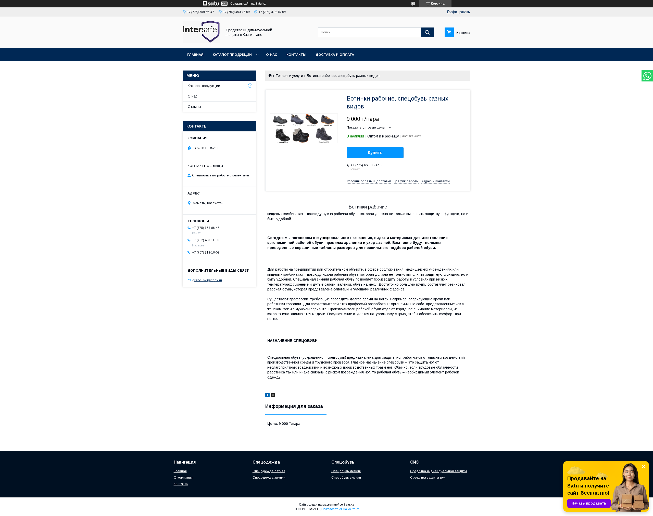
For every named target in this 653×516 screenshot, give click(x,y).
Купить (375, 152)
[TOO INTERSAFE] (201, 41)
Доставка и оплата (335, 55)
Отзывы (194, 107)
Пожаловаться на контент (340, 509)
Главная (195, 55)
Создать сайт (240, 3)
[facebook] (267, 396)
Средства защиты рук (427, 477)
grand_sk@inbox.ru (207, 280)
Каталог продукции (232, 55)
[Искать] (427, 32)
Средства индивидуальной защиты (438, 471)
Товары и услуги (289, 76)
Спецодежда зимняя (269, 477)
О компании (183, 477)
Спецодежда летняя (269, 471)
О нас (271, 55)
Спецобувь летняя (346, 471)
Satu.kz (349, 504)
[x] (273, 396)
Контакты (296, 55)
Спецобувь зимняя (346, 477)
